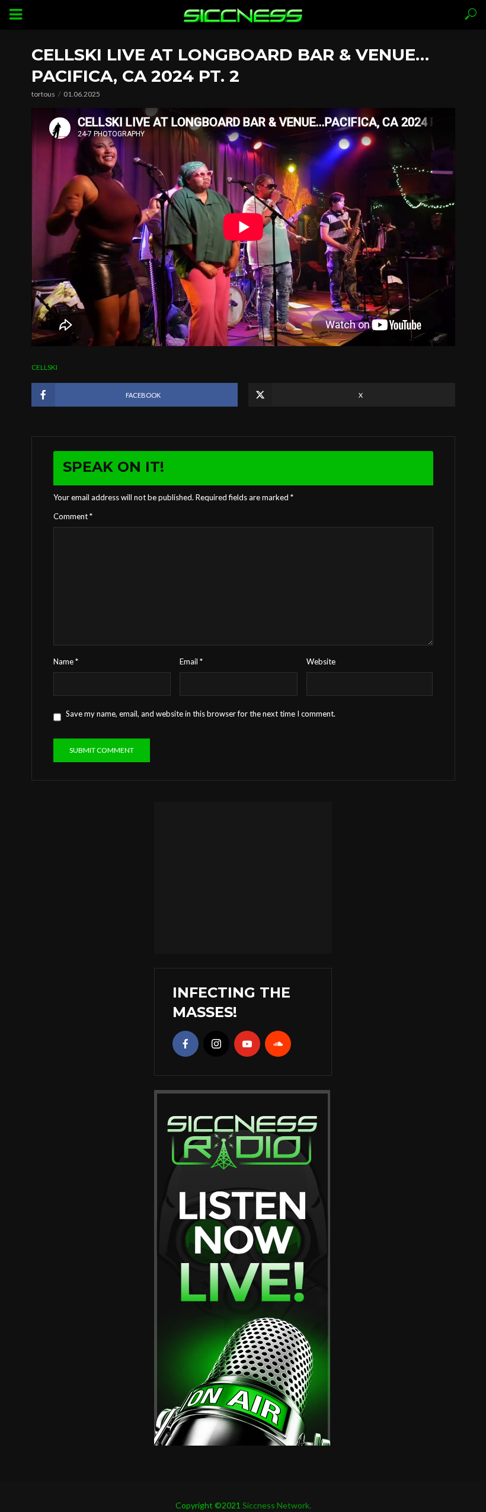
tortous (43, 93)
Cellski (44, 367)
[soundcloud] (278, 1044)
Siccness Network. (276, 1505)
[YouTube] (247, 1044)
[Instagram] (216, 1044)
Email (191, 661)
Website (320, 661)
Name (65, 661)
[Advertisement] (243, 876)
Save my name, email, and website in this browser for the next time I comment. (200, 713)
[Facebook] (185, 1044)
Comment (72, 516)
